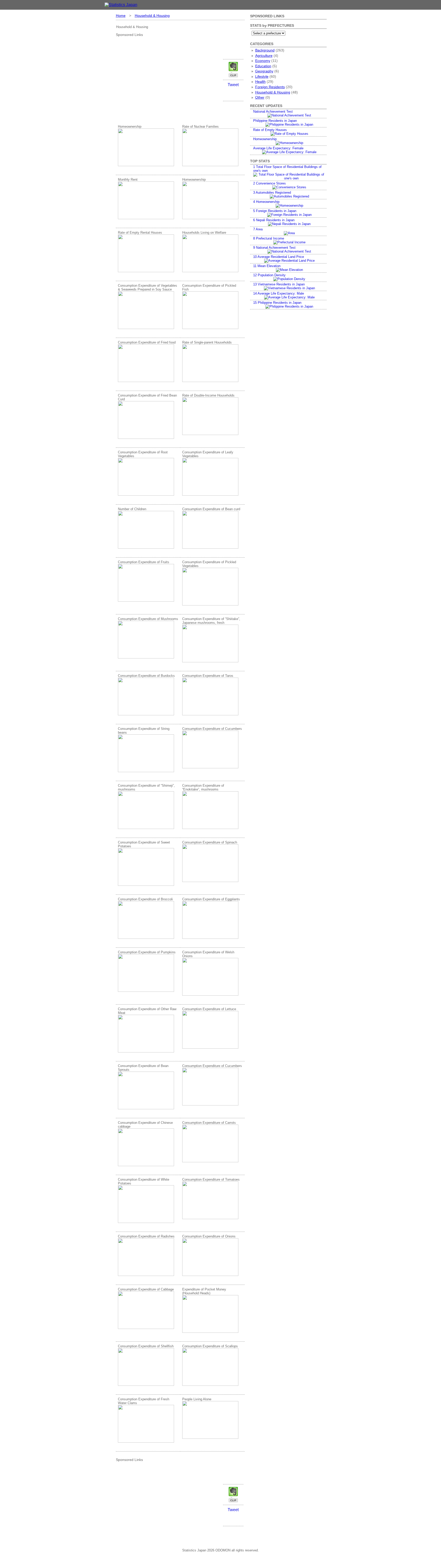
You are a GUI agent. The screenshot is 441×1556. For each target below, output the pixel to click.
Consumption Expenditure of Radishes (146, 1236)
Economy (262, 61)
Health (260, 82)
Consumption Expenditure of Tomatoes (211, 1179)
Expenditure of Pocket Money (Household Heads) (204, 1291)
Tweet (233, 85)
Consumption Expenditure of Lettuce (209, 1009)
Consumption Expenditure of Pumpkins (147, 952)
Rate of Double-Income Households (208, 395)
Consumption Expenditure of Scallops (210, 1346)
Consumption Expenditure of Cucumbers (212, 729)
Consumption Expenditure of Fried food (147, 342)
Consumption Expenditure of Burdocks (146, 676)
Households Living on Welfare (204, 232)
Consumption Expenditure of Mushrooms (148, 619)
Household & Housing (152, 16)
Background (265, 50)
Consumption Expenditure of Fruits (143, 562)
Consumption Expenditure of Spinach (209, 842)
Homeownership (129, 126)
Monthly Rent (128, 179)
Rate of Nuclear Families (200, 126)
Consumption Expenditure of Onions (209, 1236)
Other (259, 97)
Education (263, 66)
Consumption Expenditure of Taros (207, 676)
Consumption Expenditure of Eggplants (211, 899)
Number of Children (132, 509)
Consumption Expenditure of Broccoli (145, 899)
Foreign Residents (270, 87)
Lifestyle (261, 76)
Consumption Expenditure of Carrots (209, 1123)
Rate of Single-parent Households (207, 342)
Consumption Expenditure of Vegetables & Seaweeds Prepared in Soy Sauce (147, 287)
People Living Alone (196, 1399)
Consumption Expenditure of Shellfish (146, 1346)
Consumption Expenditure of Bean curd (211, 509)
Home (121, 16)
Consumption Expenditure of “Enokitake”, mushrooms (203, 787)
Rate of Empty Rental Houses (140, 232)
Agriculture (264, 56)
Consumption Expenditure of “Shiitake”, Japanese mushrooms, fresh (211, 621)
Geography (264, 71)
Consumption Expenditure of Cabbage (146, 1289)
